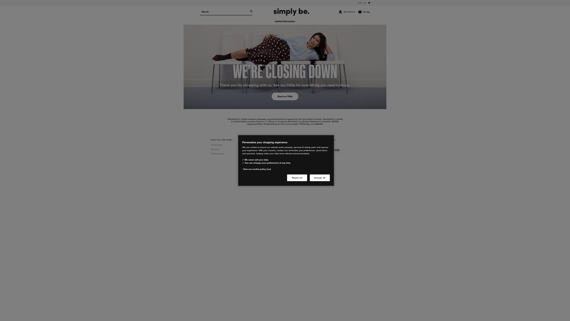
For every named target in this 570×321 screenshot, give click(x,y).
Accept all (319, 177)
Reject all (297, 177)
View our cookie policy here (257, 169)
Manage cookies (253, 177)
